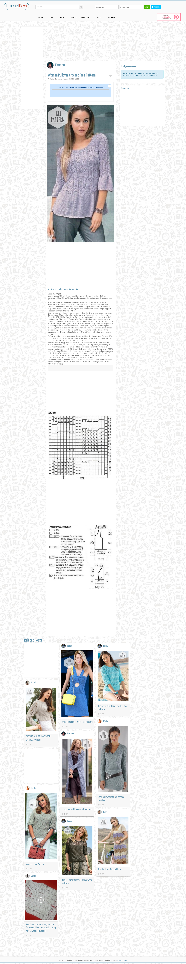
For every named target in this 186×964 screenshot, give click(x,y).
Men (99, 18)
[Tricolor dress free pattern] (113, 840)
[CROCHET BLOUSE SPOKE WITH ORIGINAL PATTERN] (41, 709)
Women (111, 18)
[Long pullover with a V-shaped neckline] (113, 759)
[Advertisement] (32, 67)
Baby (40, 18)
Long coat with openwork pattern (77, 809)
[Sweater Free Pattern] (41, 826)
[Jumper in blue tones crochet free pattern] (113, 676)
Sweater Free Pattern (35, 864)
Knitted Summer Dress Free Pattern (77, 722)
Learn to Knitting (80, 18)
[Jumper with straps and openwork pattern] (77, 851)
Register (157, 7)
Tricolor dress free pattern (109, 869)
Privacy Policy (122, 960)
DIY (51, 18)
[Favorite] (67, 726)
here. (155, 75)
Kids (62, 18)
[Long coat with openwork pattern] (77, 772)
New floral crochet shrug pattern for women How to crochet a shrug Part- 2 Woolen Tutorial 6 (41, 927)
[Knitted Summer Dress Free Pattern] (77, 684)
